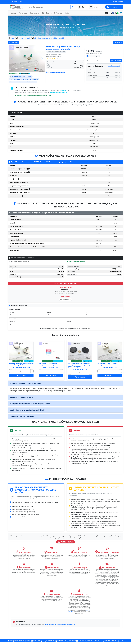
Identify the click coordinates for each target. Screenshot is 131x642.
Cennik (52, 13)
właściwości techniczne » (56, 72)
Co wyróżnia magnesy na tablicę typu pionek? (26, 384)
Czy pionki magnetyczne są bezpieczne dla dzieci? (27, 410)
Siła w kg (11, 312)
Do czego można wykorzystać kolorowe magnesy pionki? (30, 404)
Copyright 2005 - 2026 (107, 641)
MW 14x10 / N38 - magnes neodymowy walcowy (48, 364)
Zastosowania (34, 13)
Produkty (13, 13)
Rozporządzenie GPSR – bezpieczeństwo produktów (24, 79)
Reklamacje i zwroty (93, 641)
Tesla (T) (68, 321)
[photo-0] (27, 69)
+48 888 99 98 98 (29, 90)
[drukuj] (108, 13)
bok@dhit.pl (119, 2)
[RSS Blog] (111, 13)
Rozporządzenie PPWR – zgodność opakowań (24, 82)
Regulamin (81, 641)
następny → (118, 42)
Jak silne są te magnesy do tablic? (21, 397)
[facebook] (113, 13)
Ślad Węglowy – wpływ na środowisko (22, 76)
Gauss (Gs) (12, 321)
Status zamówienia (16, 2)
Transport (59, 13)
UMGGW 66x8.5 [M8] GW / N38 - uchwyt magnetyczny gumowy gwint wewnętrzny (79, 365)
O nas (28, 641)
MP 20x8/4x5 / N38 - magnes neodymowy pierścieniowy (107, 364)
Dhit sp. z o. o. (119, 641)
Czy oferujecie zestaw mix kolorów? (22, 416)
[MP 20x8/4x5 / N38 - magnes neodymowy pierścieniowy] (109, 351)
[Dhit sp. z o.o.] (16, 6)
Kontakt (67, 13)
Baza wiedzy (36, 641)
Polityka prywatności (48, 641)
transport (94, 56)
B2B (43, 13)
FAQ (9, 2)
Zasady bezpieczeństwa (17, 641)
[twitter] (116, 13)
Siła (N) (49, 312)
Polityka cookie (61, 641)
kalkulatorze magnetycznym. (58, 92)
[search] (72, 7)
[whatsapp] (118, 13)
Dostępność (72, 641)
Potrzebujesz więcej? (114, 66)
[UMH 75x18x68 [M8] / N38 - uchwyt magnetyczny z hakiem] (21, 351)
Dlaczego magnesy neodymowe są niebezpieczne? (60, 624)
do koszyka (117, 60)
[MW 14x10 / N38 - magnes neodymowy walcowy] (51, 351)
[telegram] (121, 13)
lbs (86, 312)
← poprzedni (14, 42)
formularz (64, 90)
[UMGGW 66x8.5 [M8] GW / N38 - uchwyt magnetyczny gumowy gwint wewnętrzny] (80, 351)
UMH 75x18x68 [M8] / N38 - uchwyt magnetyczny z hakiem (21, 364)
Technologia (23, 13)
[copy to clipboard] (106, 13)
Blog (47, 13)
